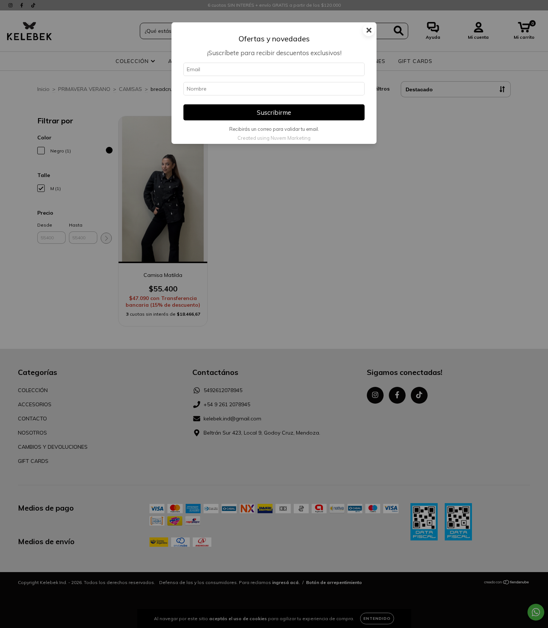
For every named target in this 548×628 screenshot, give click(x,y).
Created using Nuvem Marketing (274, 138)
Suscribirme (274, 112)
